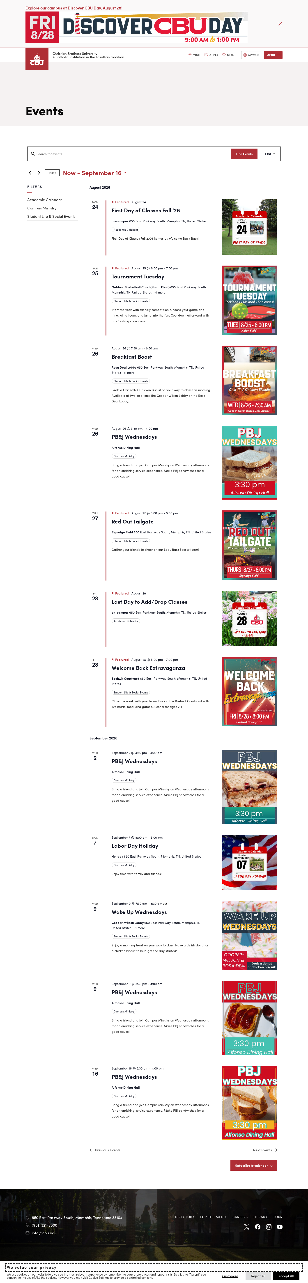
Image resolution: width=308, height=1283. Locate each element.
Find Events (244, 153)
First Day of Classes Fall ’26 (146, 210)
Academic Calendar (44, 199)
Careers (240, 1216)
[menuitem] (194, 55)
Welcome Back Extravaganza (148, 667)
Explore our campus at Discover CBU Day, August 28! (73, 8)
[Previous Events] (30, 172)
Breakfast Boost (132, 356)
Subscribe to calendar (251, 1165)
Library (260, 1216)
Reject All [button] (258, 1275)
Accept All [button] (286, 1275)
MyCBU (253, 55)
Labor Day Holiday (135, 845)
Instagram (268, 1227)
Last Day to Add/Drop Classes (149, 601)
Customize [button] (230, 1275)
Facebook (257, 1227)
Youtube (280, 1227)
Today (52, 172)
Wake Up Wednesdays (139, 911)
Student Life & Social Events (51, 216)
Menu (271, 55)
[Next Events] (38, 172)
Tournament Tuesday (138, 276)
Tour (278, 1216)
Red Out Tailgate (133, 521)
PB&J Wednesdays (134, 436)
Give (230, 55)
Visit (197, 55)
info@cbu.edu (44, 1232)
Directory (185, 1216)
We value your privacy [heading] (32, 1267)
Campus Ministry (42, 208)
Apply (213, 55)
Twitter (246, 1227)
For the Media (213, 1216)
